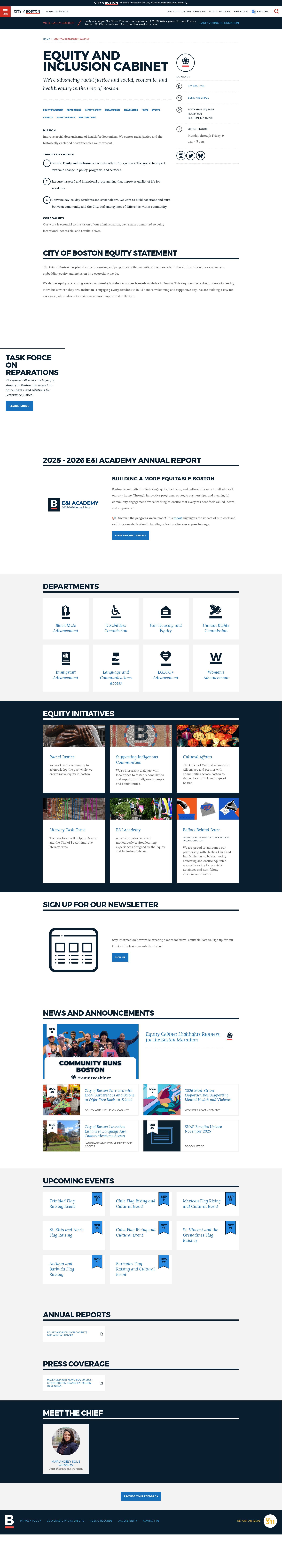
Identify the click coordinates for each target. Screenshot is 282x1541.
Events (156, 110)
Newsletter (131, 110)
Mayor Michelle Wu (57, 11)
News (145, 110)
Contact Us (151, 1521)
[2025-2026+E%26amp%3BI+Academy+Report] (182, 518)
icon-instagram (181, 155)
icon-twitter (190, 155)
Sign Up (120, 957)
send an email (198, 97)
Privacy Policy (30, 1521)
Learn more (19, 406)
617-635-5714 (196, 86)
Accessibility (127, 1521)
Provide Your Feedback (141, 1496)
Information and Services (186, 11)
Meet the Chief (87, 118)
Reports (48, 118)
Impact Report (93, 110)
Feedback (241, 11)
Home (46, 39)
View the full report (130, 536)
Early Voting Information (219, 23)
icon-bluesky (200, 155)
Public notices (219, 11)
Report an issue (249, 1521)
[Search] (275, 11)
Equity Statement (53, 110)
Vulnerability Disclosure (65, 1521)
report (177, 518)
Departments (112, 110)
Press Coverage (66, 118)
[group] (65, 1449)
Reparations (74, 110)
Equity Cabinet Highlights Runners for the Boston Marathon (183, 1037)
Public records (101, 1521)
